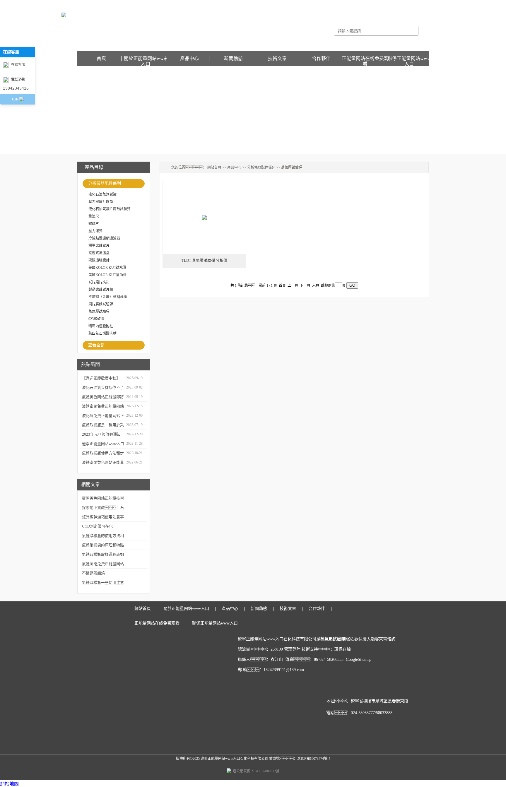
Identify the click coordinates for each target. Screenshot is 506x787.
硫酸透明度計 (99, 260)
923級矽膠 (96, 319)
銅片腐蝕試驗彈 (100, 304)
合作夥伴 (321, 58)
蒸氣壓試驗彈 (99, 311)
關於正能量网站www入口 (145, 58)
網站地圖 (9, 783)
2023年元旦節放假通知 (101, 434)
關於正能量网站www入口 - (327, 4)
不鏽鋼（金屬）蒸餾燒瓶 (107, 297)
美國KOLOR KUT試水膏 (107, 268)
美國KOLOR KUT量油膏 (107, 275)
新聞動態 (233, 58)
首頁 (101, 58)
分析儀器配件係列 (104, 183)
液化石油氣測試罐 (102, 194)
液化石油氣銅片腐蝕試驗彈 (109, 209)
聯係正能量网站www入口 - (369, 4)
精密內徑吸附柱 (100, 326)
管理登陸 (292, 649)
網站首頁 (214, 167)
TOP (14, 99)
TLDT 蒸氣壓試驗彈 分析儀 (204, 260)
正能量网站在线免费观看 (409, 4)
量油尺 (93, 216)
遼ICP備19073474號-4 (313, 759)
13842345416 (16, 88)
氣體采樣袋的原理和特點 (103, 545)
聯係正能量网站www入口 (409, 58)
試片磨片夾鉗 (99, 282)
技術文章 (277, 58)
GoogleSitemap (358, 659)
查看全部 (96, 345)
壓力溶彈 (95, 231)
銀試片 (93, 224)
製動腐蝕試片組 (100, 290)
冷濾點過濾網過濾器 (104, 238)
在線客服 (18, 65)
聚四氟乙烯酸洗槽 (102, 333)
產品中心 (189, 58)
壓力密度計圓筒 (100, 202)
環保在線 (342, 649)
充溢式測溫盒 (99, 253)
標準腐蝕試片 (99, 246)
